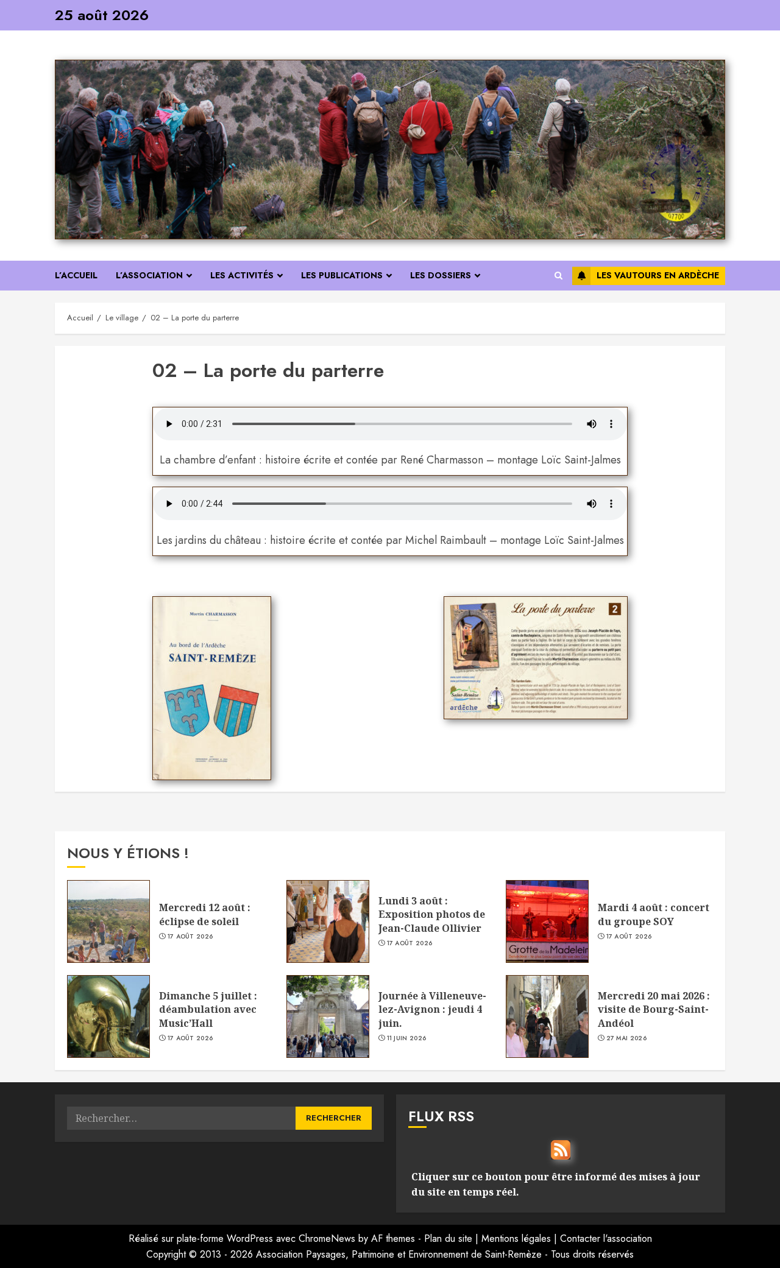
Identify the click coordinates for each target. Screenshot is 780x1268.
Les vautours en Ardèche (658, 275)
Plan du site (448, 1238)
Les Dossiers (440, 275)
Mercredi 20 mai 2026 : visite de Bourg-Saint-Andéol (654, 1009)
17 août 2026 (190, 936)
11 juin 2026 (407, 1038)
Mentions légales (516, 1238)
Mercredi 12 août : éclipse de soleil (204, 914)
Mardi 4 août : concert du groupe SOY (653, 914)
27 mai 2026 (626, 1038)
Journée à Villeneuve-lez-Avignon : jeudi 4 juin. (432, 1009)
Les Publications (342, 275)
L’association (149, 275)
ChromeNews (327, 1238)
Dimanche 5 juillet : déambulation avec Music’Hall (208, 1009)
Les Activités (242, 275)
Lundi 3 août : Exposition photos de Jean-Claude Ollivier (431, 914)
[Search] (558, 275)
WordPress (250, 1238)
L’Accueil (76, 275)
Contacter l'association (606, 1238)
